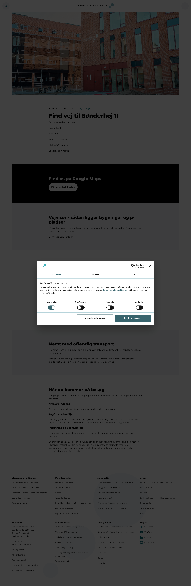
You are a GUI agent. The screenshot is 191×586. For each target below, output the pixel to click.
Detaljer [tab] (95, 274)
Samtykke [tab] (56, 274)
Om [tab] (134, 274)
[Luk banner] (150, 266)
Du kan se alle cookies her (115, 290)
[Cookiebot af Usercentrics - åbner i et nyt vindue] (133, 266)
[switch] (81, 307)
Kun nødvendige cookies (95, 318)
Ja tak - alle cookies (132, 318)
